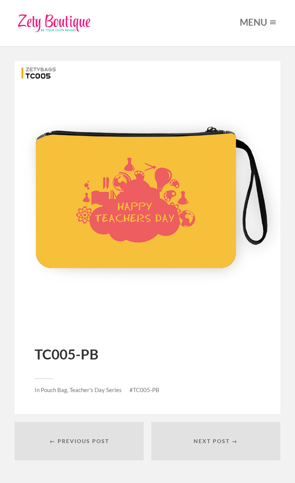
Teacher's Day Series (96, 389)
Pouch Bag (54, 389)
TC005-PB (146, 389)
